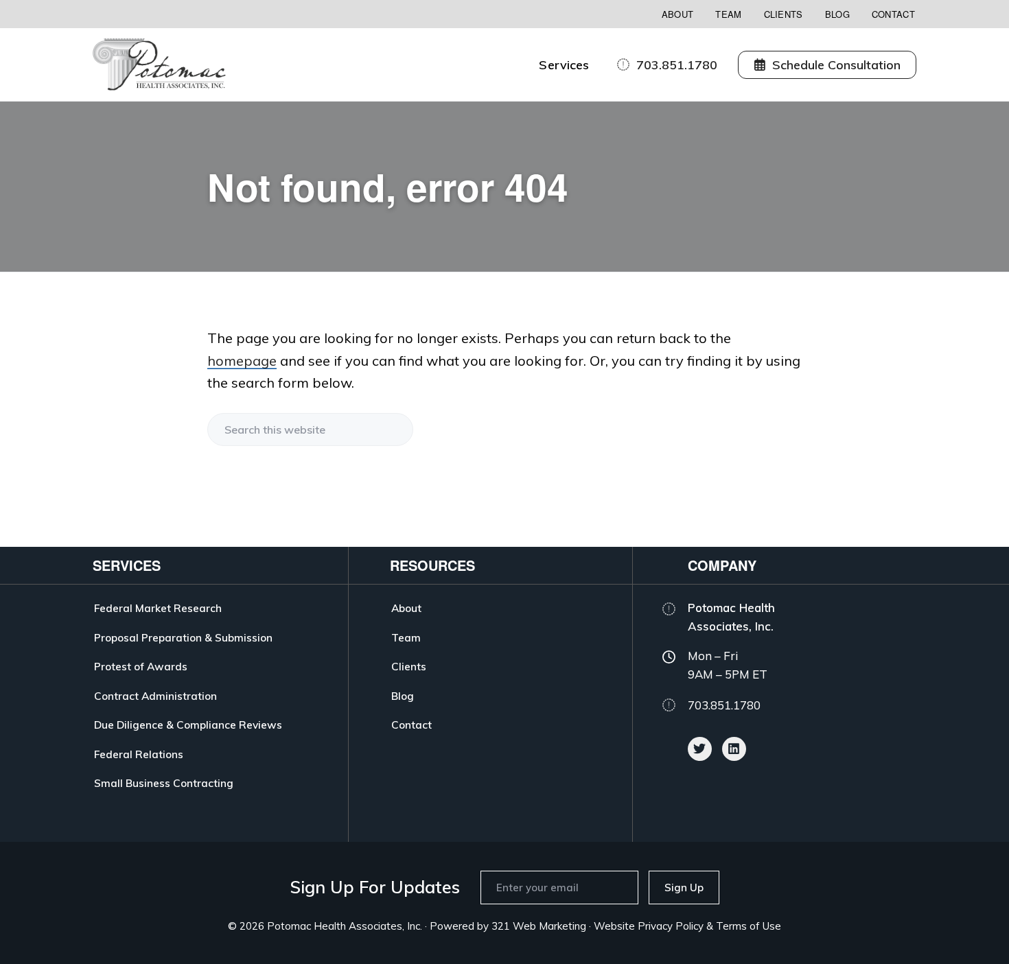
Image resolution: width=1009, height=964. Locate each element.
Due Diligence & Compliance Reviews (188, 724)
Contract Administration (155, 696)
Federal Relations (138, 754)
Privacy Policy (671, 925)
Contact (893, 14)
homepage (242, 360)
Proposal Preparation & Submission (183, 637)
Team (728, 14)
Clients (783, 14)
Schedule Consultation (836, 65)
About (678, 14)
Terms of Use (748, 925)
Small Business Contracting (163, 783)
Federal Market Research (158, 608)
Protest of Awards (140, 666)
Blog (837, 14)
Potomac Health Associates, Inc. (344, 925)
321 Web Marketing (538, 925)
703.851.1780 (676, 65)
